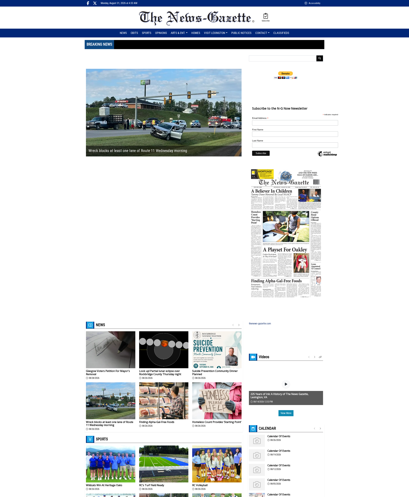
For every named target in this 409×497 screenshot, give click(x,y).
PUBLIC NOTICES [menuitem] (241, 33)
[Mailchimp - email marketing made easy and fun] (327, 156)
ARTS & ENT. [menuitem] (178, 33)
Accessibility (314, 3)
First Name (257, 129)
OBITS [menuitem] (134, 33)
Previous (88, 113)
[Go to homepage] (197, 17)
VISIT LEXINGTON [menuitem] (214, 33)
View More (286, 413)
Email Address (260, 118)
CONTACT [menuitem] (261, 33)
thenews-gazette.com (260, 323)
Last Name (257, 140)
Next (239, 113)
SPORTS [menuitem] (146, 33)
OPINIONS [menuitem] (161, 33)
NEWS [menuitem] (123, 33)
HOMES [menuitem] (195, 33)
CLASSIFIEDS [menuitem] (281, 33)
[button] (320, 357)
